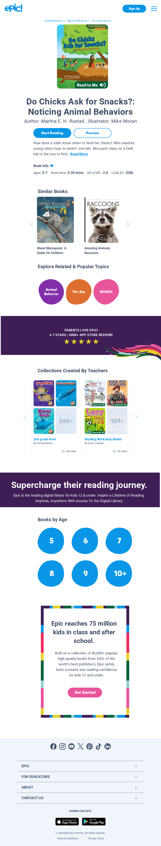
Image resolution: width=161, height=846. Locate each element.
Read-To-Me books (77, 20)
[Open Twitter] (80, 746)
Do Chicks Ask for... (102, 20)
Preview (92, 133)
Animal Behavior (54, 20)
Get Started (85, 692)
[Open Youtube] (71, 746)
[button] (55, 417)
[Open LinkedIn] (107, 746)
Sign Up (134, 8)
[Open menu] (154, 8)
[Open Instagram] (62, 746)
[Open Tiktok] (98, 746)
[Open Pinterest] (89, 746)
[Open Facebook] (53, 746)
